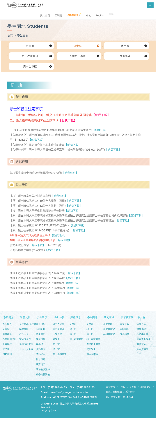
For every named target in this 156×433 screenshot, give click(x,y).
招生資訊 (40, 334)
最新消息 (40, 324)
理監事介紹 (142, 334)
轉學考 (56, 339)
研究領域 (107, 324)
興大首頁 (45, 15)
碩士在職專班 (30, 56)
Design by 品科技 (49, 410)
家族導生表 (25, 339)
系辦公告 (40, 329)
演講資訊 (40, 364)
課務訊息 (40, 339)
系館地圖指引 (9, 339)
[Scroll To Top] (147, 417)
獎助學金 (125, 56)
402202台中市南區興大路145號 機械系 (75, 397)
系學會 (132, 387)
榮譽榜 (39, 344)
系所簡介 (7, 324)
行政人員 (23, 334)
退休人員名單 (26, 349)
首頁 (10, 35)
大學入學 (57, 334)
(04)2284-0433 (57, 387)
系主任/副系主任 (26, 324)
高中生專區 (30, 66)
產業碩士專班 (77, 56)
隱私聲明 (7, 354)
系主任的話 (58, 324)
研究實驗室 (109, 329)
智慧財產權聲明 (114, 391)
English (100, 15)
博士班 (125, 45)
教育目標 (7, 344)
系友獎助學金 (144, 339)
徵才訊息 (40, 359)
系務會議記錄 (43, 369)
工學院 (58, 15)
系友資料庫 (142, 349)
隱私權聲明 (145, 387)
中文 (88, 15)
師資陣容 (23, 329)
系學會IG (130, 391)
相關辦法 (124, 329)
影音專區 (7, 334)
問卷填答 (124, 334)
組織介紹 (141, 324)
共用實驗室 (109, 334)
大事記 (6, 329)
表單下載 (124, 324)
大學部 (30, 45)
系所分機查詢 (26, 344)
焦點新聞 (40, 349)
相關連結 (141, 344)
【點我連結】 (70, 172)
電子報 (6, 349)
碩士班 (78, 45)
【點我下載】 (100, 130)
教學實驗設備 (43, 374)
